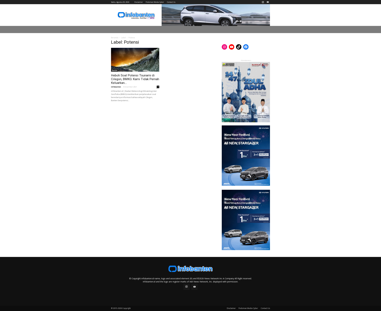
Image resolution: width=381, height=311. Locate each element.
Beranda (114, 37)
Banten (114, 70)
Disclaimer (138, 2)
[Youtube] (268, 2)
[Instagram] (263, 2)
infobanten (116, 87)
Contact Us (171, 2)
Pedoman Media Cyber (155, 2)
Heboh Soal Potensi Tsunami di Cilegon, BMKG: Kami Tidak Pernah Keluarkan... (135, 79)
